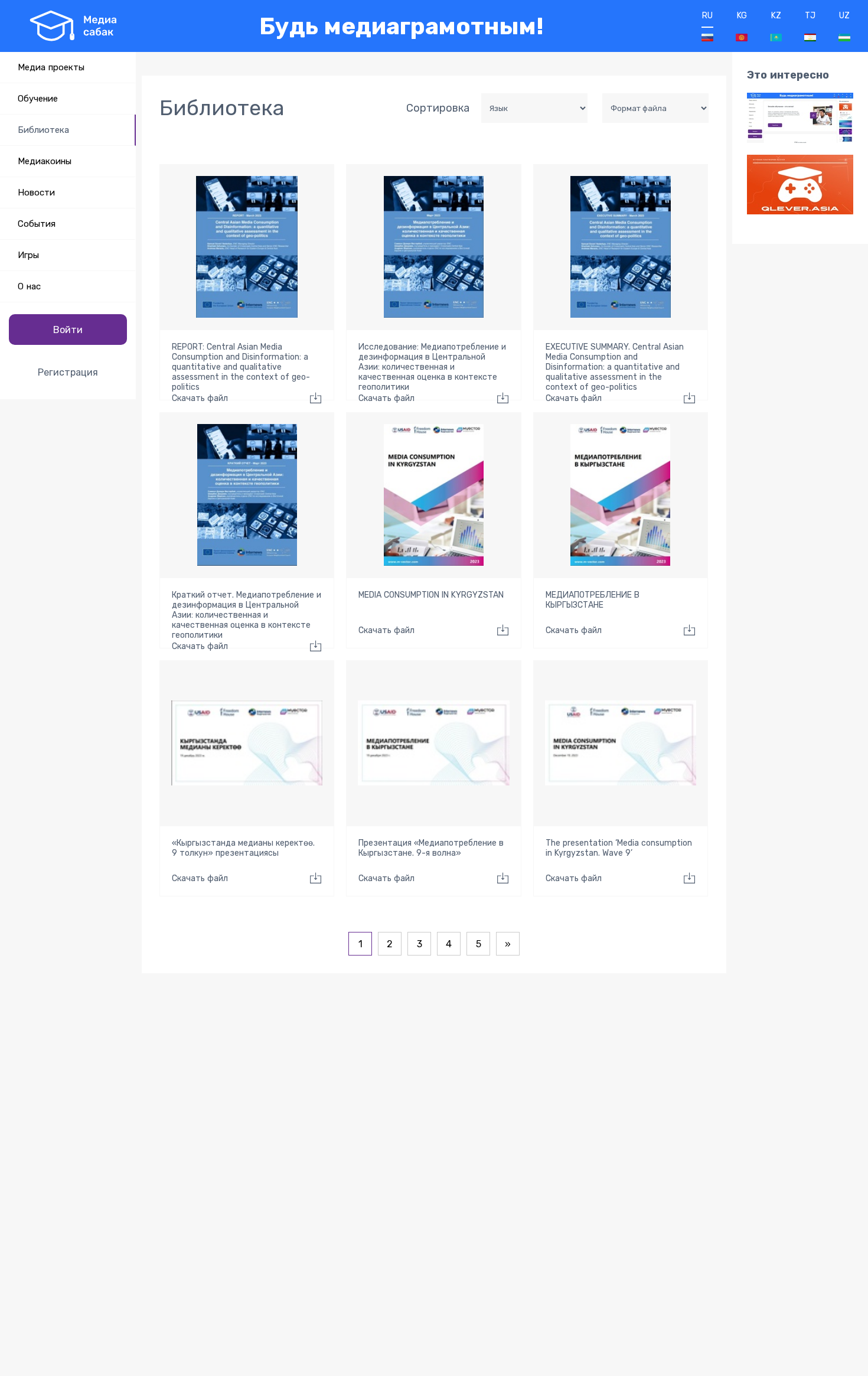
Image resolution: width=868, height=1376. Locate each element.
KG (742, 16)
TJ (810, 16)
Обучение (38, 98)
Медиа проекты (51, 67)
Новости (36, 192)
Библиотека (43, 130)
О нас (29, 286)
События (37, 224)
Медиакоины (44, 161)
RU (707, 16)
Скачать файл (200, 398)
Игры (28, 255)
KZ (776, 16)
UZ (844, 16)
